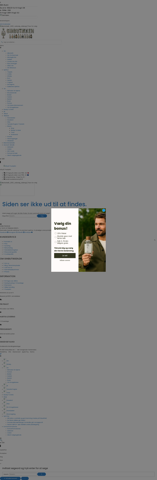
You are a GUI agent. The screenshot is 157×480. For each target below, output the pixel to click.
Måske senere (65, 260)
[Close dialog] (103, 210)
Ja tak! (65, 256)
